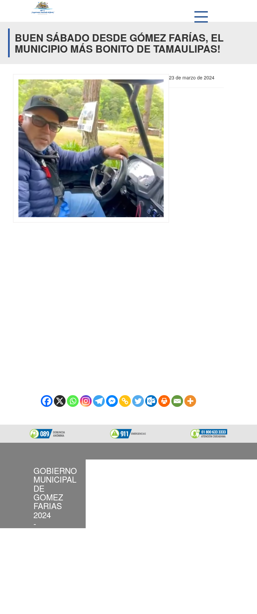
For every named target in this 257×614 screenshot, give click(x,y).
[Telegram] (99, 401)
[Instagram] (86, 401)
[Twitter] (138, 401)
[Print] (164, 401)
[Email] (177, 401)
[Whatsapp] (73, 401)
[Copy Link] (125, 401)
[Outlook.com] (151, 401)
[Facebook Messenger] (112, 401)
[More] (190, 401)
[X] (60, 401)
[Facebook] (47, 401)
